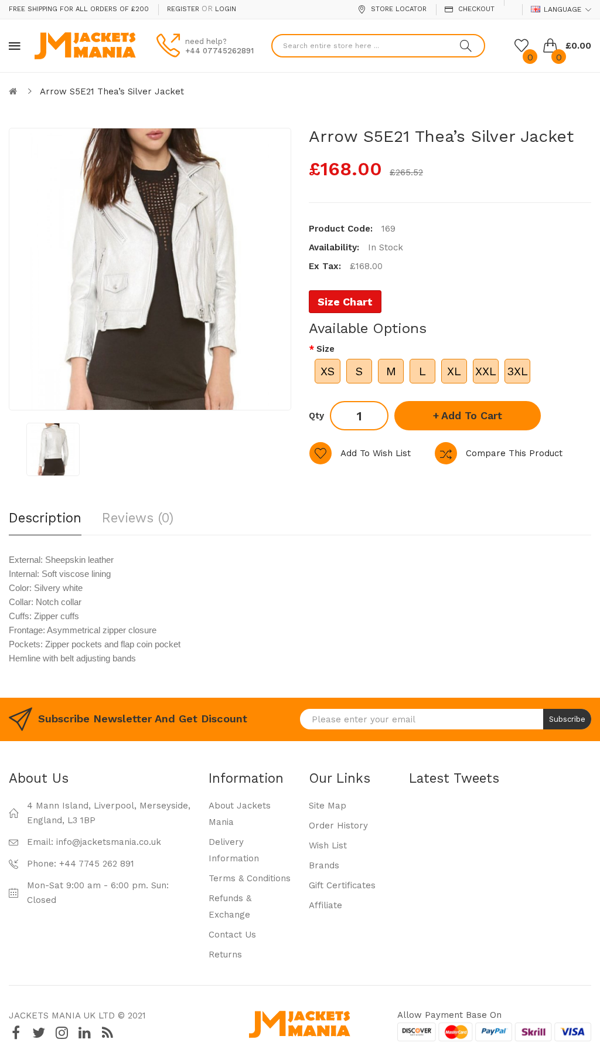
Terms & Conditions (250, 878)
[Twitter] (39, 1032)
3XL (517, 371)
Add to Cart (471, 415)
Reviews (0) (137, 517)
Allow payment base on (449, 1015)
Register (183, 9)
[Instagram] (61, 1032)
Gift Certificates (342, 885)
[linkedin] (84, 1032)
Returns (225, 954)
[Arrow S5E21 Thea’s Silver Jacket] (53, 449)
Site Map (327, 805)
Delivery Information (234, 850)
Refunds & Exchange (230, 906)
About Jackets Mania (240, 813)
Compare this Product (514, 453)
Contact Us (232, 934)
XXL (485, 371)
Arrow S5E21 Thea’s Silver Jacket (112, 91)
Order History (338, 825)
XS (328, 371)
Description (45, 517)
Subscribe (567, 719)
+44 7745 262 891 (96, 863)
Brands (324, 865)
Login (225, 9)
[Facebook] (16, 1032)
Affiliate (325, 905)
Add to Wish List (375, 453)
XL (454, 371)
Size (325, 349)
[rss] (107, 1032)
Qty (316, 415)
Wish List (328, 845)
